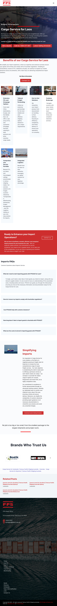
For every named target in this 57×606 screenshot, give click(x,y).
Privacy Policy (20, 603)
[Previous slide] (6, 458)
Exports (6, 565)
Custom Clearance (9, 567)
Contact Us (7, 593)
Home (5, 561)
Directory (6, 585)
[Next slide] (50, 458)
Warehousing (7, 570)
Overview (42, 469)
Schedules (7, 587)
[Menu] (53, 3)
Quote (5, 583)
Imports (6, 563)
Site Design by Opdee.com (46, 602)
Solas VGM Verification (10, 589)
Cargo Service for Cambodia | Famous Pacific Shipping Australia (20, 469)
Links (5, 591)
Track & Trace (7, 569)
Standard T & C (11, 603)
